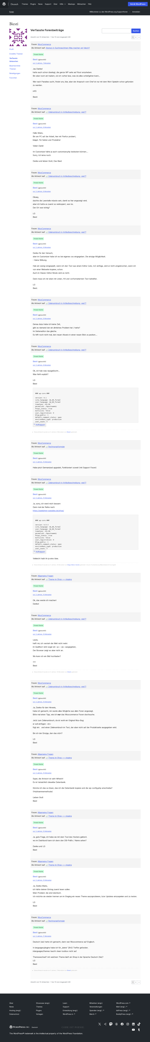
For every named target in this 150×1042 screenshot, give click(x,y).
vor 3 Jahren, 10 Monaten (42, 462)
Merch (93, 1014)
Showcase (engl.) (43, 1003)
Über (11, 1003)
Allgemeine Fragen (45, 576)
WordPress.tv (69, 1014)
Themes (39, 1007)
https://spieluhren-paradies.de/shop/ (48, 510)
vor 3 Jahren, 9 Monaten (42, 127)
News (11, 1007)
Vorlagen (39, 1014)
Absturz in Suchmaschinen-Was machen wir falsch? (68, 48)
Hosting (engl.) (15, 1010)
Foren (11, 12)
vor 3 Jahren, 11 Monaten (42, 936)
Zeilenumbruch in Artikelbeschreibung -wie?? (67, 112)
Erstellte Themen (16, 54)
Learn (65, 1003)
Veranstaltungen (96, 1007)
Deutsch (35, 1027)
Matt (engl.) (121, 1007)
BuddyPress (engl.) (124, 1014)
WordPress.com (123, 1003)
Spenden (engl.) (97, 1010)
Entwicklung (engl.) (70, 1010)
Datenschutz (14, 1014)
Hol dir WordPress (137, 4)
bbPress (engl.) (123, 1010)
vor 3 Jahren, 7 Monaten (42, 63)
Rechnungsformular (56, 446)
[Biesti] (18, 38)
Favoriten (13, 78)
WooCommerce (44, 44)
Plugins (39, 1010)
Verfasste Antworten (13, 59)
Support (66, 1007)
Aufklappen (40, 425)
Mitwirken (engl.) (96, 1003)
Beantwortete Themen (14, 67)
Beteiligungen (14, 73)
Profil (11, 49)
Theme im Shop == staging (60, 579)
